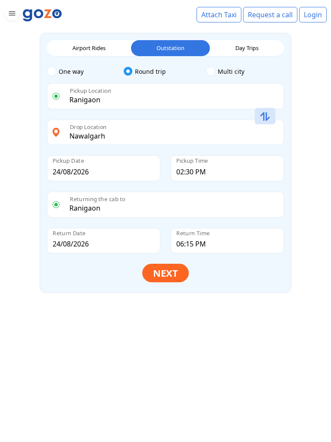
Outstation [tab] (170, 48)
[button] (11, 15)
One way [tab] (71, 71)
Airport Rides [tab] (89, 48)
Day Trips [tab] (247, 48)
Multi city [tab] (231, 71)
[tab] (85, 71)
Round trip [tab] (150, 71)
